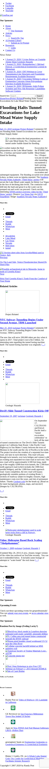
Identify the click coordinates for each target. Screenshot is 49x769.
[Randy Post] (13, 695)
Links (13, 48)
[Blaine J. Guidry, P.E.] (13, 751)
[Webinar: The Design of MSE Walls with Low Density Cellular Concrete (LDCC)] (27, 648)
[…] (43, 345)
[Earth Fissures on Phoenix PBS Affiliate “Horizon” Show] (10, 664)
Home (8, 26)
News (7, 35)
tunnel (8, 248)
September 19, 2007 (8, 416)
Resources (9, 45)
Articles (8, 33)
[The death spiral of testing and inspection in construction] (14, 656)
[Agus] (13, 723)
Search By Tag (17, 38)
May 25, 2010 (6, 328)
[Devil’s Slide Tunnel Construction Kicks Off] (22, 403)
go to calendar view (40, 613)
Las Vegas (9, 241)
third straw (10, 245)
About (8, 28)
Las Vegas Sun (27, 194)
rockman (16, 129)
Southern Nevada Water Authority (31, 196)
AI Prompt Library (13, 40)
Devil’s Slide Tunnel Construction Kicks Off (24, 410)
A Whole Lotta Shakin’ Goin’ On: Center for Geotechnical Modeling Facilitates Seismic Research (26, 758)
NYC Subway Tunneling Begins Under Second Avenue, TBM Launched (21, 321)
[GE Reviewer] (13, 709)
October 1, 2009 (7, 548)
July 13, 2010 (6, 129)
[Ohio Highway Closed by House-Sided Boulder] (27, 643)
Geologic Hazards (33, 416)
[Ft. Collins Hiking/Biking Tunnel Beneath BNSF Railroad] (27, 639)
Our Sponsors (17, 31)
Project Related (26, 129)
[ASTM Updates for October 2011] (27, 653)
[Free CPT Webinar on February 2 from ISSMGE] (27, 669)
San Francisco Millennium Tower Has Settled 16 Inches (24, 715)
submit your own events (18, 613)
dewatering (10, 236)
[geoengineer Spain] (13, 737)
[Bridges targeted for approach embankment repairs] (15, 671)
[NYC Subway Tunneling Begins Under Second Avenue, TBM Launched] (22, 312)
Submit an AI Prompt (20, 43)
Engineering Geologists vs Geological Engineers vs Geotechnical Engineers (26, 743)
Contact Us (10, 50)
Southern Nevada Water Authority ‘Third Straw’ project (24, 178)
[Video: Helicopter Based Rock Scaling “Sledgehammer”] (24, 532)
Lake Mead (10, 238)
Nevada (8, 243)
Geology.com (19, 481)
